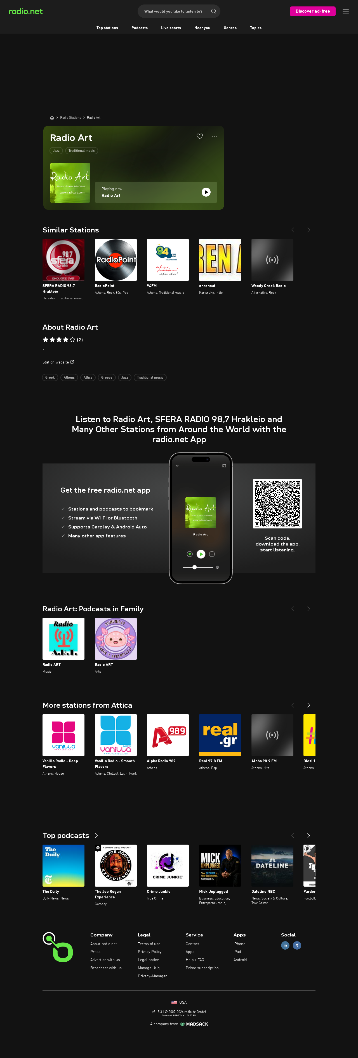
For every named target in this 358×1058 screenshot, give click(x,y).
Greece (106, 377)
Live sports (171, 28)
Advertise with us (105, 960)
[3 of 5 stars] (59, 339)
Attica (88, 377)
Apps (190, 952)
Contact (192, 944)
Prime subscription (202, 968)
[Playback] (206, 192)
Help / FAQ (195, 960)
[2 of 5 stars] (52, 339)
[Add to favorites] (199, 136)
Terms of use (149, 944)
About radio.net (103, 944)
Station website (56, 362)
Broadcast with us (106, 968)
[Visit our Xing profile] (297, 945)
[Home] (52, 117)
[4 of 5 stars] (65, 339)
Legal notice (148, 960)
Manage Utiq (149, 968)
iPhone (239, 944)
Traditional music (82, 151)
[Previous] (292, 227)
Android (240, 960)
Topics (256, 28)
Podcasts (139, 28)
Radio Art (111, 196)
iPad (237, 952)
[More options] (214, 136)
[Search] (213, 11)
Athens (69, 377)
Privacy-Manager (152, 976)
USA (182, 1003)
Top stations (107, 28)
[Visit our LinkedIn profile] (285, 945)
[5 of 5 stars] (72, 339)
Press (95, 952)
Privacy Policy (149, 952)
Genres (230, 28)
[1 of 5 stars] (45, 339)
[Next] (308, 227)
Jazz (56, 151)
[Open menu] (345, 11)
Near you (202, 28)
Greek (50, 377)
